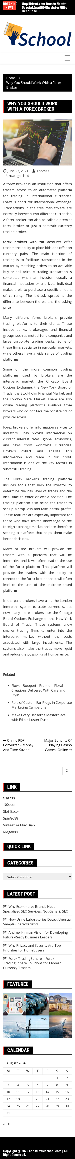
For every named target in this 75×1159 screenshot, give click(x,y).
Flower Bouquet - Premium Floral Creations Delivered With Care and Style (38, 690)
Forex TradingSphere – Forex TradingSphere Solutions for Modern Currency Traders (32, 963)
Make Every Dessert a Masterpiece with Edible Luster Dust (38, 717)
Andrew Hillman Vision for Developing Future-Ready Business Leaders (35, 934)
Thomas (42, 171)
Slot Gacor (11, 811)
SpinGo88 (10, 818)
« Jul (6, 1124)
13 (37, 1092)
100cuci (9, 804)
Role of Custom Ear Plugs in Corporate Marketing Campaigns (41, 705)
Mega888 (10, 832)
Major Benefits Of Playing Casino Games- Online (58, 745)
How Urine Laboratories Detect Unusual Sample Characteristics (37, 921)
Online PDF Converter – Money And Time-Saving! (18, 745)
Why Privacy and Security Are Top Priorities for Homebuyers (32, 948)
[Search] (67, 771)
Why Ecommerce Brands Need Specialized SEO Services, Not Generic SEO (43, 7)
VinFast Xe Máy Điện (19, 825)
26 (28, 1106)
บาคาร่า (9, 798)
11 (18, 1092)
